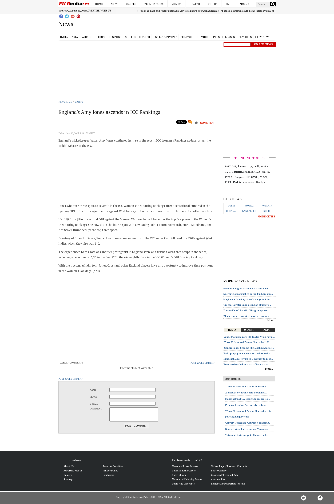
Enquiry (67, 474)
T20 (227, 171)
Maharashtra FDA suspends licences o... (247, 398)
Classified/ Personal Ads (224, 474)
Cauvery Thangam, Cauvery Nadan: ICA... (248, 422)
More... (271, 320)
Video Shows (179, 474)
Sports (100, 37)
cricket (251, 182)
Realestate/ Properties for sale (228, 483)
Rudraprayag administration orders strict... (248, 353)
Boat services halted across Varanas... (246, 429)
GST (234, 166)
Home (99, 4)
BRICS (256, 171)
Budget (261, 182)
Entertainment (165, 37)
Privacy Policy (110, 470)
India (64, 37)
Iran (246, 171)
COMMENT (207, 122)
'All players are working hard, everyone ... (246, 316)
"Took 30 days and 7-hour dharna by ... (247, 386)
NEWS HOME (65, 101)
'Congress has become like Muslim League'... (249, 347)
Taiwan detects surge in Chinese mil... (246, 435)
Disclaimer (108, 474)
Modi (264, 177)
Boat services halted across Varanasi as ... (247, 364)
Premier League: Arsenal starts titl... (245, 405)
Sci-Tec (130, 37)
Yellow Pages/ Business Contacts (229, 466)
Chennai (231, 211)
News (114, 4)
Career (131, 4)
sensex (265, 171)
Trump (237, 171)
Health (194, 4)
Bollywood (188, 37)
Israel (229, 177)
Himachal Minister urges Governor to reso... (248, 358)
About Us (68, 466)
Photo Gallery (218, 470)
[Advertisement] (184, 23)
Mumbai (249, 205)
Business (115, 37)
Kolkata (267, 205)
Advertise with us (98, 10)
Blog (228, 4)
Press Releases (224, 37)
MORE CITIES (266, 216)
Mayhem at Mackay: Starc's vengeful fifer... (247, 299)
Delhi (231, 205)
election (264, 166)
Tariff (227, 166)
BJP (248, 177)
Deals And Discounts (183, 483)
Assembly (244, 166)
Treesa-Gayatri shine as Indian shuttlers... (247, 304)
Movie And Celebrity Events (187, 479)
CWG (254, 177)
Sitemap (68, 479)
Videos (212, 4)
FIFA (228, 182)
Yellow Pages (154, 4)
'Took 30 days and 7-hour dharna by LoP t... (248, 342)
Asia (74, 37)
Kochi (267, 211)
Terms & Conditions (114, 466)
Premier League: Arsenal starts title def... (246, 288)
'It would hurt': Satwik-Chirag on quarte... (246, 310)
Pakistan (240, 182)
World (86, 37)
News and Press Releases (186, 466)
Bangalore (249, 211)
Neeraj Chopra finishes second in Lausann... (248, 293)
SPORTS (79, 101)
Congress (239, 177)
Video (205, 37)
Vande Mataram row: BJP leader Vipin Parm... (249, 336)
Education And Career (184, 470)
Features (245, 37)
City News (262, 37)
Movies (176, 4)
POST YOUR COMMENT (202, 362)
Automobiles (218, 479)
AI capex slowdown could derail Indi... (246, 392)
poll (256, 166)
